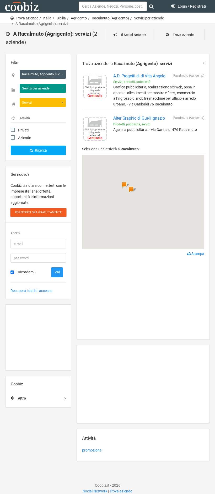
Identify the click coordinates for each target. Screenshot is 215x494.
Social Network (95, 491)
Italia (47, 18)
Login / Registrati (191, 6)
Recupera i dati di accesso (31, 291)
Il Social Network (133, 35)
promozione (91, 450)
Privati (23, 130)
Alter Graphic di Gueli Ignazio (139, 118)
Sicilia (61, 18)
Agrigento (79, 18)
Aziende (24, 138)
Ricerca (40, 150)
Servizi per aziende (149, 18)
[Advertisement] (38, 337)
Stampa (197, 254)
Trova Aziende (183, 35)
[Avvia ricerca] (151, 7)
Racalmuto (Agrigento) (110, 18)
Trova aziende (27, 18)
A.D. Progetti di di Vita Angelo (139, 75)
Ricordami (26, 272)
